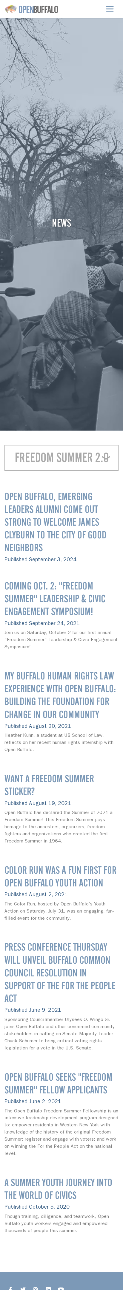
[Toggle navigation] (110, 9)
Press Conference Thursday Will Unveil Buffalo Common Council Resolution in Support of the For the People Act (60, 972)
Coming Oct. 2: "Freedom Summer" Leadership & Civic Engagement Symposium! (54, 598)
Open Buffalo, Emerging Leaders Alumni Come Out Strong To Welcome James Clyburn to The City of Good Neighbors (55, 522)
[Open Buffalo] (31, 9)
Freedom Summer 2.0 (62, 457)
